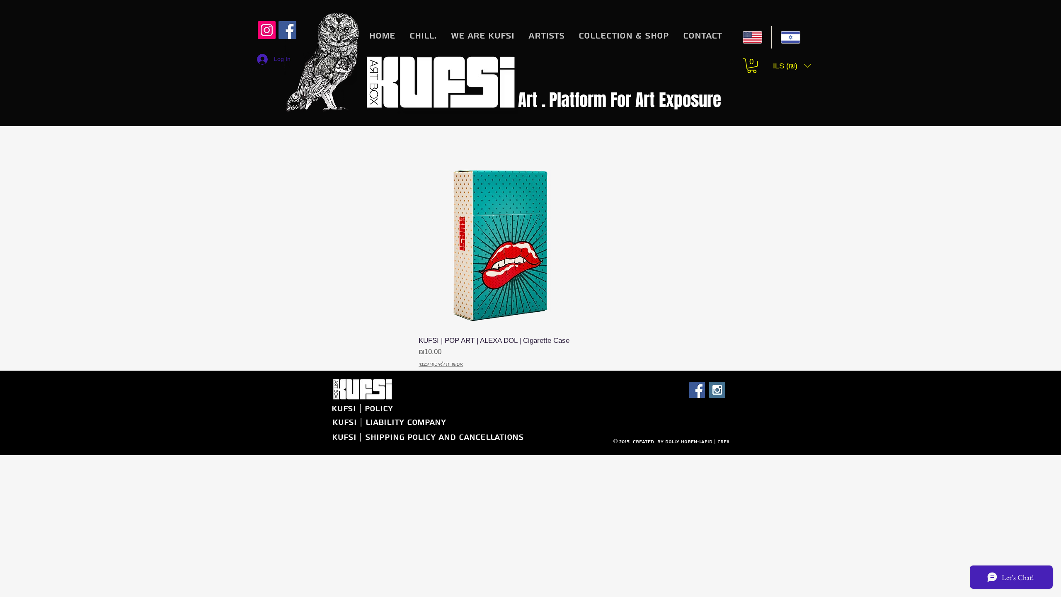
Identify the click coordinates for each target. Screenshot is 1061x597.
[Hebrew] (790, 37)
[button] (752, 65)
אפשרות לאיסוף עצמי (441, 364)
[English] (752, 37)
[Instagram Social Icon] (267, 30)
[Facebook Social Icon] (697, 390)
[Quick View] (504, 245)
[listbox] (792, 66)
